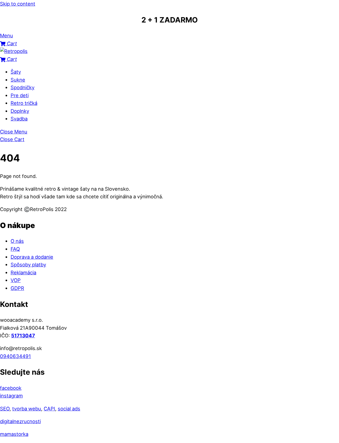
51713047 (23, 335)
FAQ (15, 249)
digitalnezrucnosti (20, 421)
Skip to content (17, 4)
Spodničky (22, 87)
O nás (17, 241)
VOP (16, 280)
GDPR (17, 288)
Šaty (16, 72)
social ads (69, 408)
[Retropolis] (14, 51)
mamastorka (14, 434)
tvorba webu (26, 408)
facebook (10, 388)
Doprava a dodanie (32, 257)
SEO (5, 408)
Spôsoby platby (28, 264)
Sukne (18, 80)
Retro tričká (24, 103)
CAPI (49, 408)
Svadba (19, 119)
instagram (11, 396)
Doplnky (20, 111)
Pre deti (20, 95)
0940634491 (15, 356)
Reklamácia (23, 272)
